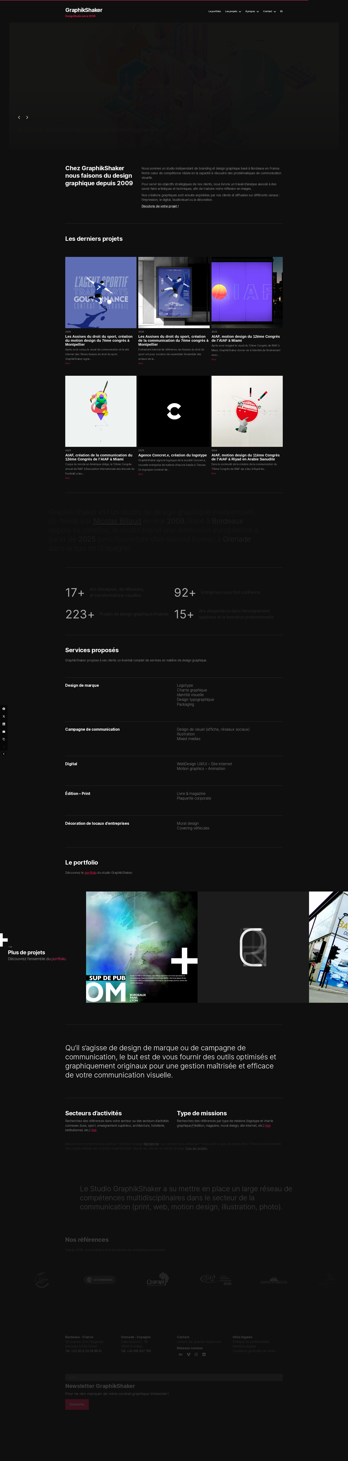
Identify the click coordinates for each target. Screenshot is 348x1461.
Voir (67, 363)
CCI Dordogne (137, 123)
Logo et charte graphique (115, 123)
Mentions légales (244, 1346)
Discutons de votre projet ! (160, 206)
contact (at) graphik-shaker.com (199, 1342)
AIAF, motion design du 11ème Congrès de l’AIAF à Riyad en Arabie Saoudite (246, 457)
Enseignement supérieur (31, 123)
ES (281, 11)
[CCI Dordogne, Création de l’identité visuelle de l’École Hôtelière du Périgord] (20, 144)
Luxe (89, 123)
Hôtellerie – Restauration (58, 123)
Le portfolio (215, 11)
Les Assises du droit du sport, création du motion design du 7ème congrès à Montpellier (98, 340)
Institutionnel (79, 123)
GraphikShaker (83, 10)
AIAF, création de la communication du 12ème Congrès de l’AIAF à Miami (98, 457)
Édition (97, 123)
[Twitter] (4, 716)
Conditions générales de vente (254, 1351)
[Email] (4, 731)
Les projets (231, 11)
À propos (250, 11)
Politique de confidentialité (251, 1342)
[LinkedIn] (4, 724)
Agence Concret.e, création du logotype (172, 455)
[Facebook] (4, 709)
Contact (267, 11)
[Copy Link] (4, 739)
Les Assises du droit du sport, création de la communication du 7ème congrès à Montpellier (173, 340)
